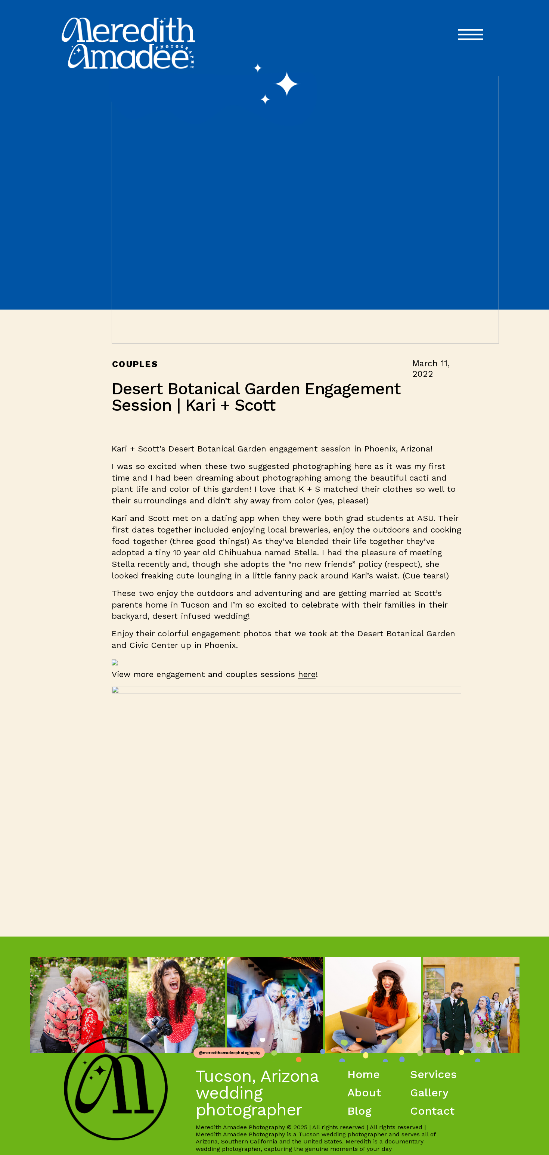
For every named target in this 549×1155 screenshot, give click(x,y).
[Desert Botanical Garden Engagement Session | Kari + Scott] (305, 210)
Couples (135, 364)
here (307, 674)
